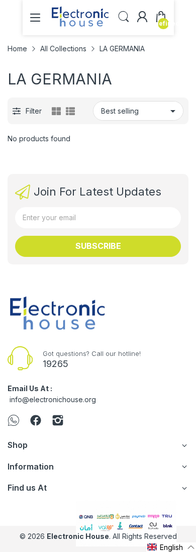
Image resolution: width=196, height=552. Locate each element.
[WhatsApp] (14, 421)
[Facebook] (36, 421)
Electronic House (78, 536)
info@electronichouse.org (53, 399)
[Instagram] (58, 421)
